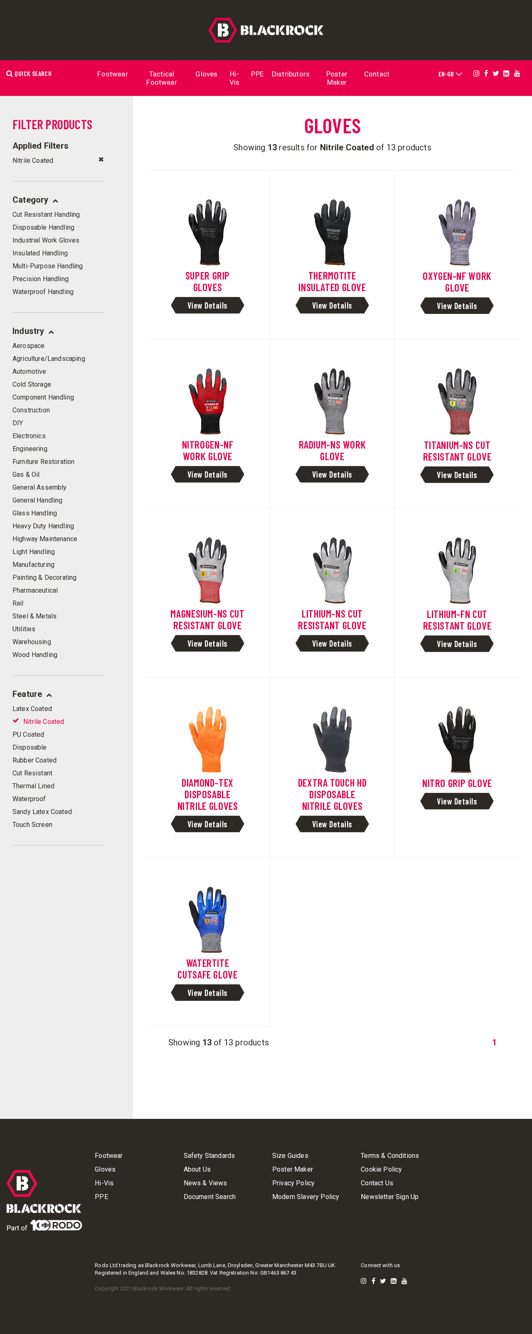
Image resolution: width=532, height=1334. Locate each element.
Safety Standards (209, 1156)
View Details (207, 305)
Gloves (206, 74)
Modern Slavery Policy (305, 1197)
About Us (197, 1169)
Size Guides (290, 1156)
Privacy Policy (293, 1183)
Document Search (210, 1197)
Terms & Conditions (390, 1156)
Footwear (112, 74)
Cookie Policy (381, 1169)
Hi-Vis (234, 78)
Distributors (291, 74)
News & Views (205, 1183)
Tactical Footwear (161, 78)
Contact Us (377, 1183)
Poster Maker (336, 78)
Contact (376, 74)
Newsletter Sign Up (390, 1197)
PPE (257, 74)
